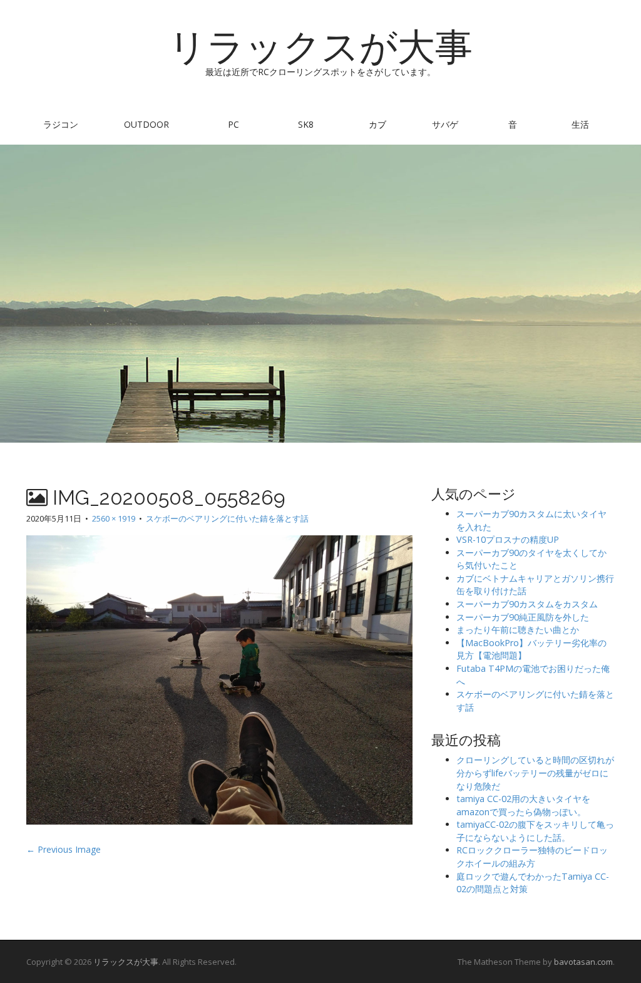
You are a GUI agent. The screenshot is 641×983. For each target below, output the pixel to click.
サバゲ (445, 124)
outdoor (146, 124)
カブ (377, 124)
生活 (580, 124)
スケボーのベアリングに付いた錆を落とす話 (227, 518)
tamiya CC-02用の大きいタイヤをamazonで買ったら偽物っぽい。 (523, 805)
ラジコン (60, 124)
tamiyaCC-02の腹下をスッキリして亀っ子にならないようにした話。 (535, 830)
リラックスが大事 (320, 47)
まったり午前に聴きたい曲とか (517, 630)
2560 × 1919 (113, 518)
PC (233, 124)
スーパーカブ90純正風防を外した (522, 617)
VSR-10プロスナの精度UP (507, 539)
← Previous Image (63, 849)
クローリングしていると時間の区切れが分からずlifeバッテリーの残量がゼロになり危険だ (535, 772)
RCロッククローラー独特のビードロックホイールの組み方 (532, 856)
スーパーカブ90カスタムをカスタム (527, 604)
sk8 (306, 124)
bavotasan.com (583, 961)
